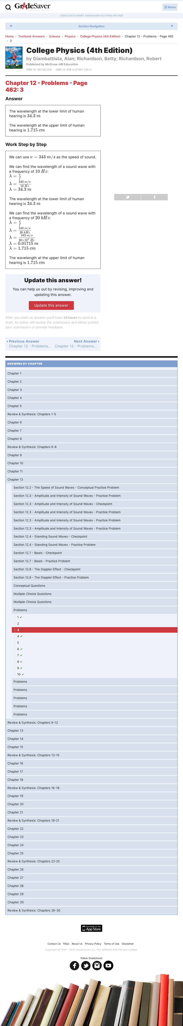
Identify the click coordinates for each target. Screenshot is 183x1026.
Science (54, 36)
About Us (77, 943)
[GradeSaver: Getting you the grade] (32, 7)
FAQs (66, 943)
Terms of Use (111, 943)
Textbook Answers (31, 36)
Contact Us (54, 943)
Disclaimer (128, 943)
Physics (70, 36)
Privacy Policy (93, 943)
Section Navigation (91, 26)
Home (9, 36)
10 (19, 674)
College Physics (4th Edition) (100, 36)
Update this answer (51, 305)
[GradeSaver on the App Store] (91, 928)
